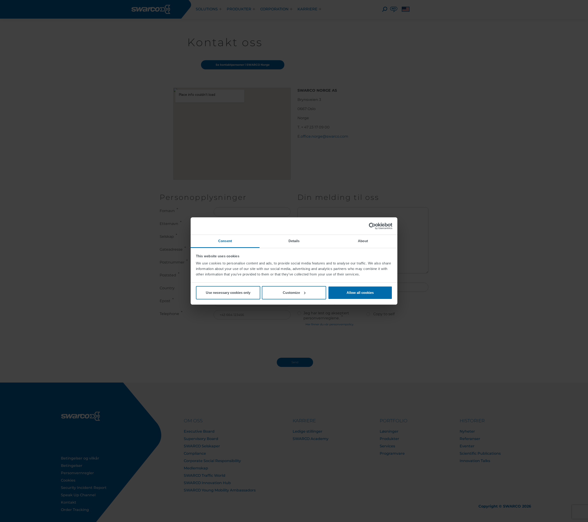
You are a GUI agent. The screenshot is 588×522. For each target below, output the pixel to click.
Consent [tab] (225, 241)
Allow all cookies (360, 293)
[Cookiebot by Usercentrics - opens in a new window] (372, 226)
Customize (291, 293)
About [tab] (363, 241)
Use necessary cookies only (228, 293)
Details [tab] (294, 241)
